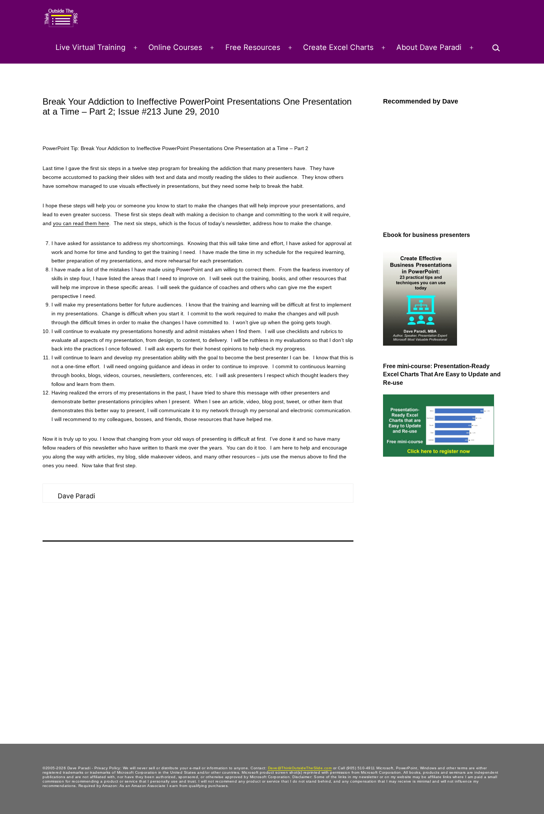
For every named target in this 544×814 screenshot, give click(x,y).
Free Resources (252, 47)
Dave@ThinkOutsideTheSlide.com (300, 768)
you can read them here (81, 223)
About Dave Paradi (428, 47)
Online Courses (175, 47)
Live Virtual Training (90, 47)
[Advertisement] (412, 585)
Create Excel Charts (338, 47)
